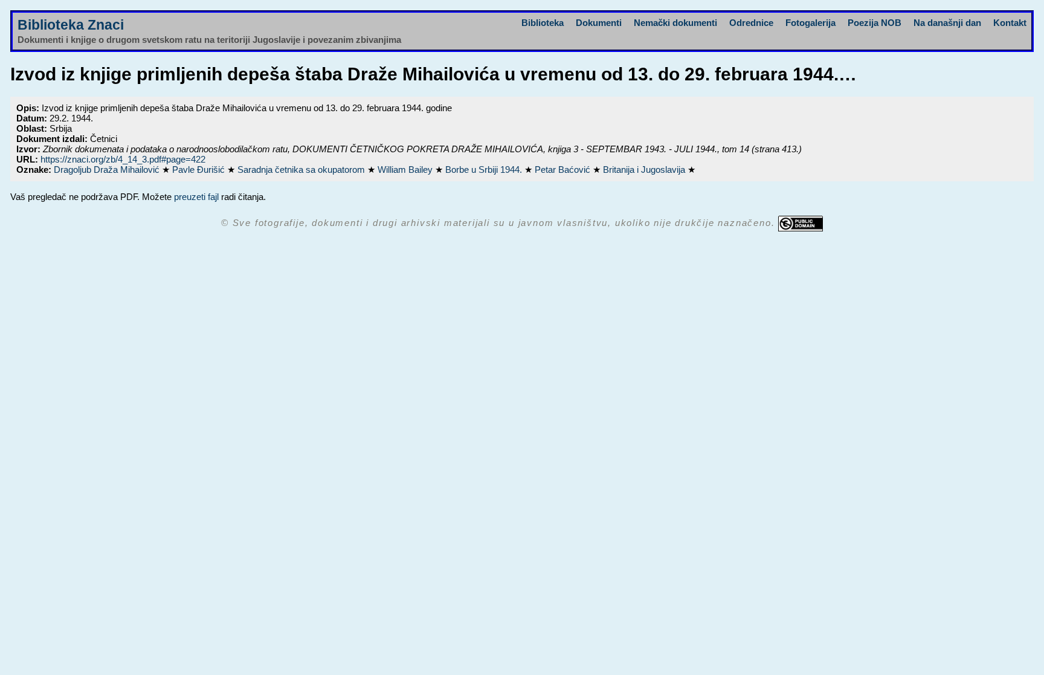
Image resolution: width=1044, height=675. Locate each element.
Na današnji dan (947, 23)
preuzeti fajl (196, 197)
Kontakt (1009, 23)
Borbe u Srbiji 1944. (484, 169)
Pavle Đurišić (199, 169)
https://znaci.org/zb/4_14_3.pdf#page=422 (122, 159)
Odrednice (751, 23)
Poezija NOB (874, 23)
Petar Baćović (564, 169)
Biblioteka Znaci (71, 25)
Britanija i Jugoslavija (645, 169)
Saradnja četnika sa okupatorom (302, 169)
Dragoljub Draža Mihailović (108, 169)
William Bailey (406, 169)
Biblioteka (542, 23)
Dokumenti (599, 23)
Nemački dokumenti (675, 23)
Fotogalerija (810, 23)
